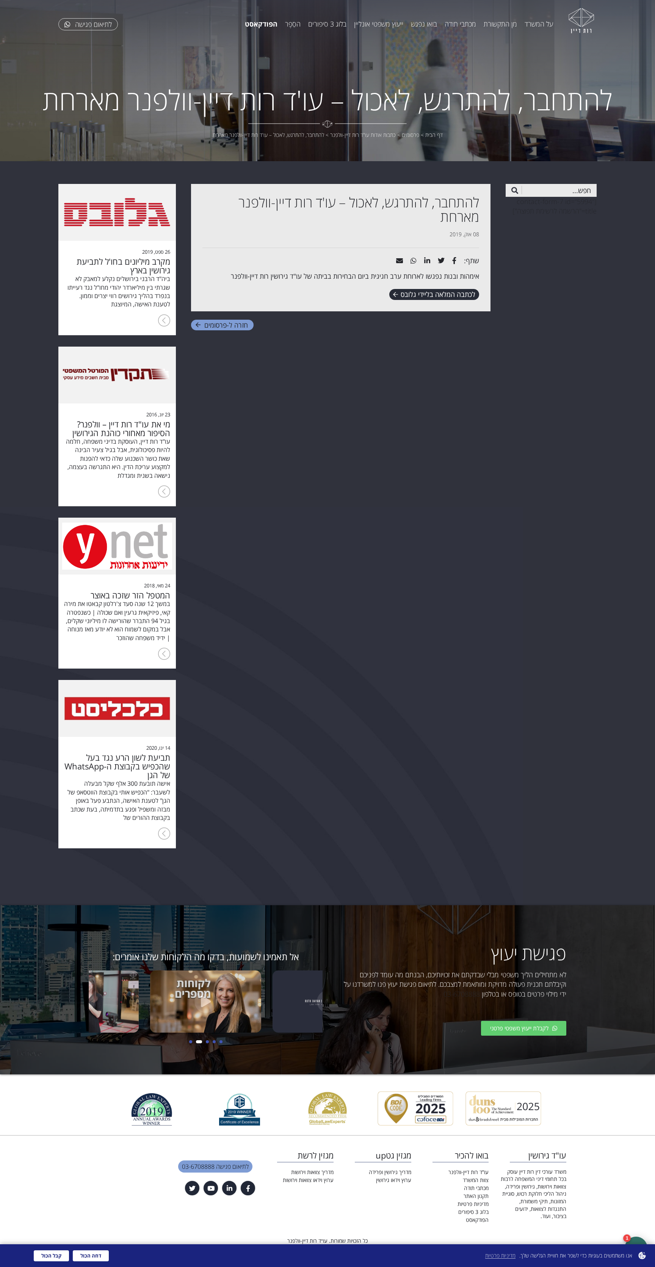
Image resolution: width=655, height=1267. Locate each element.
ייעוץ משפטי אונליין (378, 23)
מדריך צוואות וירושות (312, 1172)
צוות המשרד (476, 1180)
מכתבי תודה (460, 23)
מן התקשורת (500, 23)
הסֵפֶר (293, 23)
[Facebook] (248, 1188)
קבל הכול (51, 1255)
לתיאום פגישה (92, 24)
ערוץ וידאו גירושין (393, 1180)
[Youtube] (211, 1188)
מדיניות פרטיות (473, 1203)
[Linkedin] (229, 1188)
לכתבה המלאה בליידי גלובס (438, 294)
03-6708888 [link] (461, 994)
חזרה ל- (226, 325)
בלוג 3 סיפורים (327, 23)
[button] (221, 1041)
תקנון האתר (476, 1195)
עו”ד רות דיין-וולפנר (468, 1172)
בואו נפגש (424, 23)
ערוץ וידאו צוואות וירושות (308, 1180)
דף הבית (434, 135)
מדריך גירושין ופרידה (390, 1172)
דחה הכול (90, 1255)
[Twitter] (192, 1188)
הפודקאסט (477, 1219)
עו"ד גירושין (286, 276)
